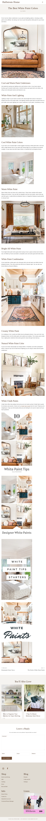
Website (34, 753)
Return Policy (4, 794)
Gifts (2, 779)
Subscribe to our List (6, 798)
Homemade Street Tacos (8, 669)
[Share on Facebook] (1, 407)
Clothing (3, 781)
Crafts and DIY (27, 779)
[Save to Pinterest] (1, 410)
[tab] (4, 711)
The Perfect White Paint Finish (36, 669)
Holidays (26, 781)
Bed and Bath (4, 786)
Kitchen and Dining (5, 777)
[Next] (43, 702)
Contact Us (3, 796)
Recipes (25, 777)
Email (18, 753)
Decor (2, 784)
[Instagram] (3, 768)
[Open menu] (42, 2)
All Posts (23, 11)
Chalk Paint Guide (25, 406)
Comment (4, 736)
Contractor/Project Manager (7, 801)
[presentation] (11, 698)
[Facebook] (7, 768)
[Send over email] (1, 413)
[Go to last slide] (3, 702)
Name (3, 753)
